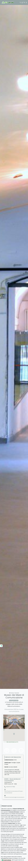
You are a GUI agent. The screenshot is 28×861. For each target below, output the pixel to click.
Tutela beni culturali (14, 700)
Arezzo (12, 693)
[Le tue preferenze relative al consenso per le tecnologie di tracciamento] (1, 645)
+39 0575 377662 (10, 787)
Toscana (16, 693)
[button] (14, 734)
